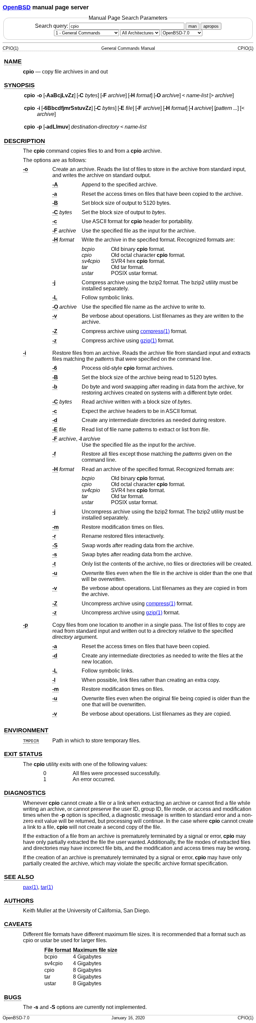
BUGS (12, 997)
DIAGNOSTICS (25, 792)
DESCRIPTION (24, 141)
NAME (13, 61)
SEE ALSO (19, 877)
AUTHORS (19, 900)
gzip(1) (148, 340)
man (192, 26)
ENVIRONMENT (26, 730)
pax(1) (30, 887)
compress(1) (155, 331)
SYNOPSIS (19, 85)
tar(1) (47, 887)
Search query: (52, 26)
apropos (211, 26)
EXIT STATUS (23, 754)
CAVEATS (18, 924)
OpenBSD (17, 7)
